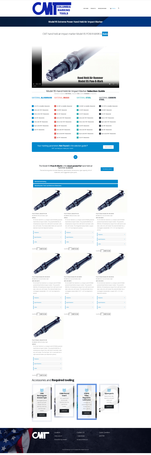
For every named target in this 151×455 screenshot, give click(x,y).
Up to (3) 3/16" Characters (86, 133)
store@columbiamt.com (82, 439)
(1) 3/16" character (62, 110)
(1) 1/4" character (61, 114)
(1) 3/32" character (107, 110)
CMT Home (85, 8)
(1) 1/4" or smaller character (42, 106)
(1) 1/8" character (84, 110)
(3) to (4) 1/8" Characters (86, 129)
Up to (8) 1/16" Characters (109, 122)
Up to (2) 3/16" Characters (109, 133)
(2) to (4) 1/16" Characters (41, 110)
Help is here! (108, 147)
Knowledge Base (102, 8)
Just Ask (101, 435)
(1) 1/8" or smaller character (64, 106)
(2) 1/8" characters (39, 118)
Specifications (37, 237)
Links (35, 242)
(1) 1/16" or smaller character (110, 106)
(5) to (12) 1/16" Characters (41, 114)
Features (36, 232)
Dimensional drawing (40, 181)
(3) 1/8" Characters (107, 129)
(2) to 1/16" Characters (108, 118)
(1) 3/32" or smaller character (87, 106)
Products (93, 8)
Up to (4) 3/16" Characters (41, 125)
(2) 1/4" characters (39, 129)
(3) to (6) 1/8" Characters (41, 122)
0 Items (113, 8)
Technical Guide (107, 169)
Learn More (42, 415)
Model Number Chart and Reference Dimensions (48, 185)
